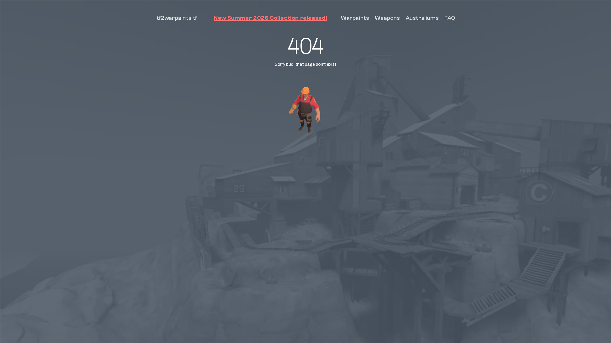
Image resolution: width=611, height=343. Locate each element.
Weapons (387, 18)
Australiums (422, 18)
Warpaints (355, 18)
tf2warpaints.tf (177, 18)
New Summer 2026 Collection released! (270, 18)
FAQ (449, 18)
